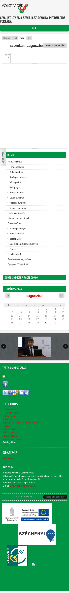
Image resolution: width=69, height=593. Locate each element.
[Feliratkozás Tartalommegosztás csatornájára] (4, 376)
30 (46, 322)
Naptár (29, 496)
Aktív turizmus (15, 161)
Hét (15, 38)
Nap (23, 38)
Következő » (58, 45)
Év (29, 38)
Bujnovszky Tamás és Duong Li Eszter (21, 422)
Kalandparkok (16, 172)
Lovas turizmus (17, 197)
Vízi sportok (15, 182)
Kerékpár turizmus (18, 177)
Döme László (9, 419)
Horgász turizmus (18, 203)
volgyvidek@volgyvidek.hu (23, 486)
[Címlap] (15, 8)
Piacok (13, 249)
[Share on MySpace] (26, 394)
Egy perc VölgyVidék (18, 264)
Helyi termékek (17, 233)
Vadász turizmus (18, 208)
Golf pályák (15, 187)
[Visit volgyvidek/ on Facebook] (5, 386)
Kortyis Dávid (9, 409)
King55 (6, 426)
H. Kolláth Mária (10, 412)
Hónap (6, 38)
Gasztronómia (14, 223)
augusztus (34, 296)
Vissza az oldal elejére (55, 497)
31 (54, 322)
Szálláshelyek (14, 254)
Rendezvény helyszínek (19, 259)
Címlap (19, 496)
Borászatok (15, 239)
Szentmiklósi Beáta (12, 439)
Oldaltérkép (8, 458)
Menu (34, 28)
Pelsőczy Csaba (10, 432)
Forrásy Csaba (10, 436)
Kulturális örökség (16, 213)
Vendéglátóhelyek (18, 228)
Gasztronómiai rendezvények (24, 244)
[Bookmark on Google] (16, 394)
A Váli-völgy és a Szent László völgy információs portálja (32, 19)
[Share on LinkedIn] (21, 394)
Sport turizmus (17, 192)
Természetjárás (17, 167)
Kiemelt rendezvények (18, 218)
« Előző (49, 45)
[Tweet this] (5, 394)
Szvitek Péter (9, 429)
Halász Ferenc (10, 416)
